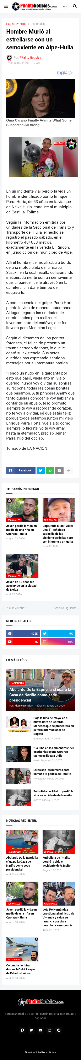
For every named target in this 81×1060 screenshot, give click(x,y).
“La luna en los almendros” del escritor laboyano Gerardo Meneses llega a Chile (53, 752)
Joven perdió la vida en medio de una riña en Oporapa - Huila (21, 529)
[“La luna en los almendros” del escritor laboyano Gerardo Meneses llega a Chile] (18, 754)
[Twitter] (41, 470)
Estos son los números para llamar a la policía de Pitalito (52, 772)
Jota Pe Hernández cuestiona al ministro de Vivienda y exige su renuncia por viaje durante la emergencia (58, 917)
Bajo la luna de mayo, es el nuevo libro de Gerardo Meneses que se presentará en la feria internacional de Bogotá (53, 725)
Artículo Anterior (15, 608)
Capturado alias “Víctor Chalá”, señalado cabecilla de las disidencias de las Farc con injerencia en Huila (58, 533)
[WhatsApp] (50, 470)
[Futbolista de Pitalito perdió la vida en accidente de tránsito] (18, 797)
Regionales (38, 23)
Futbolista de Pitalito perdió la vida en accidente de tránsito (53, 793)
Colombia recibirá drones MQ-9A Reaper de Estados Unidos (20, 969)
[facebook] (22, 1030)
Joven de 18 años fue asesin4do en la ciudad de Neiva (21, 585)
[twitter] (31, 1030)
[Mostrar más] (69, 470)
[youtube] (40, 1030)
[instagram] (49, 1030)
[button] (5, 6)
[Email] (59, 470)
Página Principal (16, 23)
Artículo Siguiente (65, 608)
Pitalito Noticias (46, 1052)
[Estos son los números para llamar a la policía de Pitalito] (18, 776)
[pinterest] (58, 1030)
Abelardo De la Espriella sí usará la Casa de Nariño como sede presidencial (22, 863)
